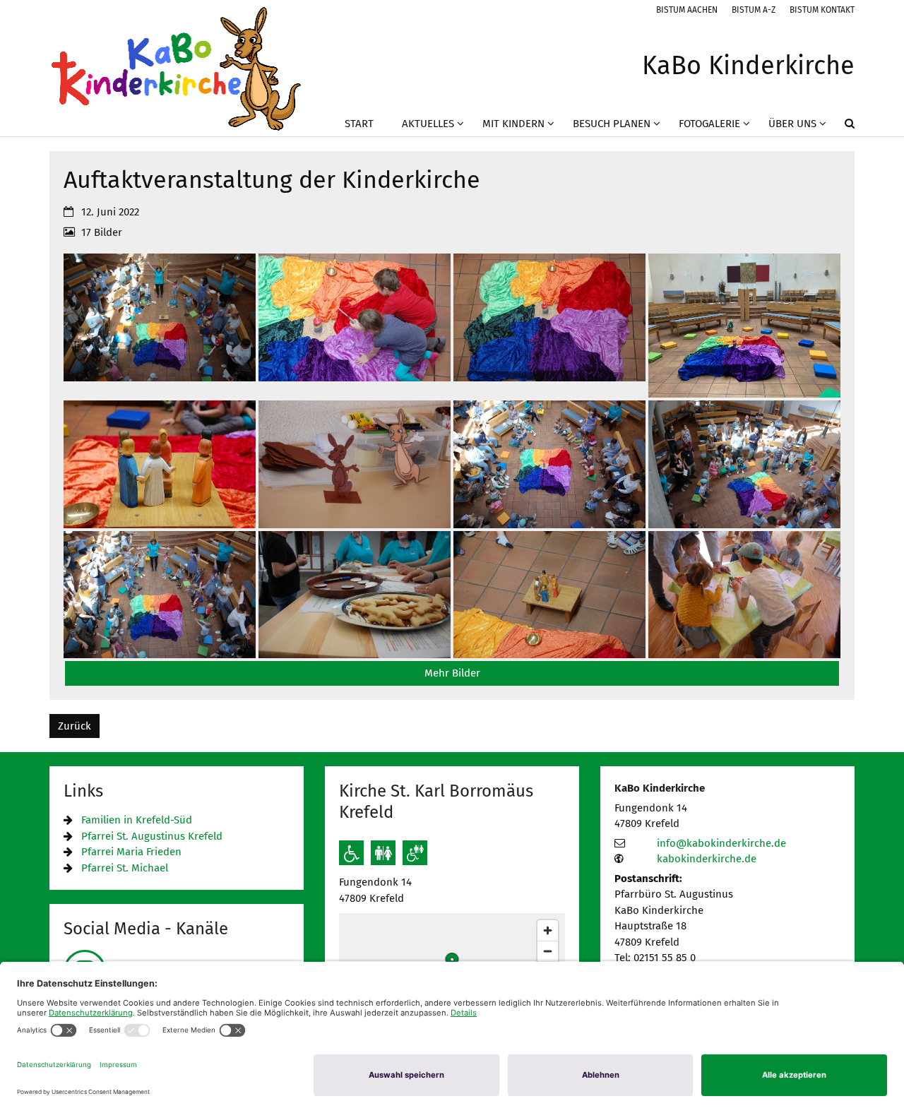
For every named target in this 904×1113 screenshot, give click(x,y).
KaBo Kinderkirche (659, 788)
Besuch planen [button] (611, 123)
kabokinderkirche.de (706, 858)
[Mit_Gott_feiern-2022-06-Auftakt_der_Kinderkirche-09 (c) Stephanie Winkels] (354, 595)
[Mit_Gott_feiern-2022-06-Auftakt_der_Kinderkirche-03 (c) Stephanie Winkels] (160, 464)
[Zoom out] (547, 951)
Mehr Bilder (452, 673)
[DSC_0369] (354, 326)
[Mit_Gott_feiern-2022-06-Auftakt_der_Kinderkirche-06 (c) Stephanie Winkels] (744, 464)
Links (83, 791)
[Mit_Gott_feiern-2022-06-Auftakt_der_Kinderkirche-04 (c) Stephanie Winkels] (354, 464)
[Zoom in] (547, 930)
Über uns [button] (792, 123)
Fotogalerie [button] (709, 123)
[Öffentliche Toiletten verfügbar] (383, 852)
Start (359, 123)
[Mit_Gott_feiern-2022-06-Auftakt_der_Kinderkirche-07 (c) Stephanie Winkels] (160, 595)
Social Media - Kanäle (146, 929)
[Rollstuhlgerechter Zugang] (351, 852)
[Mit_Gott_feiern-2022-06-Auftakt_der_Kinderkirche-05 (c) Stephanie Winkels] (549, 464)
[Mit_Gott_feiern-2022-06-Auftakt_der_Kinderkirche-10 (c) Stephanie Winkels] (549, 595)
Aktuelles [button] (428, 123)
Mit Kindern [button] (513, 123)
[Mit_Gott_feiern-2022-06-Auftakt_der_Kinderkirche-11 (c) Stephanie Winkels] (744, 595)
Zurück (74, 726)
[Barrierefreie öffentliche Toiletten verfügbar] (415, 852)
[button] (840, 126)
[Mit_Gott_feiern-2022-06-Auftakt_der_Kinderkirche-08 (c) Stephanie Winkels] (160, 326)
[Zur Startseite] (176, 68)
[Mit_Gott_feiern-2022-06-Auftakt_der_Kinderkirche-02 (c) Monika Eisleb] (744, 326)
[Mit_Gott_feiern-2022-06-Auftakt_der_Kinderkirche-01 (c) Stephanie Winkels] (549, 326)
